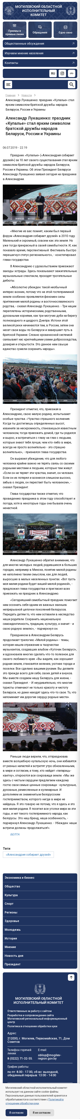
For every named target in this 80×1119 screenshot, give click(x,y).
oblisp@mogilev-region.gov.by (49, 1056)
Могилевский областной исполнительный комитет (38, 11)
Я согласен (16, 1112)
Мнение (10, 947)
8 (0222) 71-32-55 (19, 1058)
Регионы (11, 912)
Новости (27, 95)
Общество (12, 886)
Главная (10, 95)
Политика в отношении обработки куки (32, 1026)
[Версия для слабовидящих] (71, 73)
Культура (11, 895)
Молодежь (13, 929)
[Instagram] (62, 73)
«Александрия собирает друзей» (28, 854)
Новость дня (14, 955)
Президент (13, 964)
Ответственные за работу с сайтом (29, 1011)
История (11, 938)
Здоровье (12, 921)
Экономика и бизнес (19, 877)
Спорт (9, 903)
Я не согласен (41, 1112)
